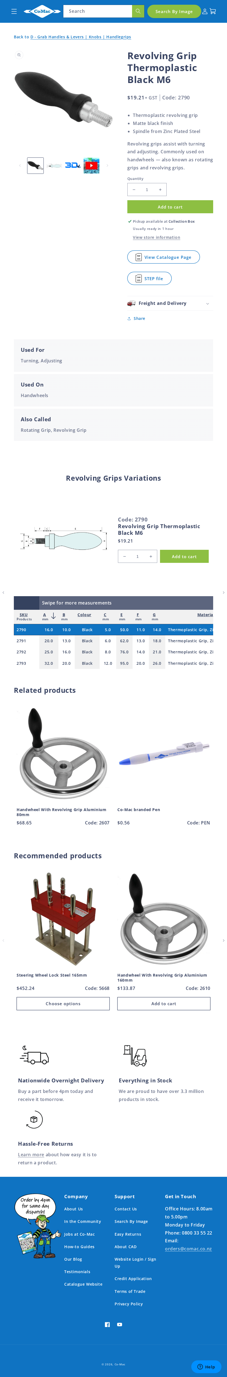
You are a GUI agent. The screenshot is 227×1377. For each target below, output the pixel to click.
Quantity (135, 178)
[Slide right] (107, 165)
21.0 (157, 651)
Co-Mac (120, 1364)
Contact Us (126, 1209)
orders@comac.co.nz (188, 1249)
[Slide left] (20, 165)
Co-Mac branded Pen (138, 809)
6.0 (108, 640)
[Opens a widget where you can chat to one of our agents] (206, 1367)
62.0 (124, 640)
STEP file (158, 280)
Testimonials (77, 1271)
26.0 (157, 663)
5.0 (108, 629)
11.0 (140, 629)
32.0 (49, 663)
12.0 (108, 663)
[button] (14, 11)
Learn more (31, 1155)
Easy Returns (128, 1234)
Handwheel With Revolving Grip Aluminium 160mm (162, 977)
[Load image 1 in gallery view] (35, 166)
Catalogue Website (83, 1284)
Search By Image (131, 1221)
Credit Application (133, 1278)
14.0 (157, 629)
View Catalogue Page (170, 259)
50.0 (124, 629)
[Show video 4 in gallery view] (92, 166)
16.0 (49, 629)
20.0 (49, 640)
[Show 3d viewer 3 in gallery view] (73, 166)
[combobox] (103, 11)
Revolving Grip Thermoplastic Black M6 (159, 529)
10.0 (66, 629)
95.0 (124, 663)
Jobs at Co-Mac (79, 1234)
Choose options (63, 1003)
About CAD (125, 1246)
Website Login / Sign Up (135, 1262)
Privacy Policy (129, 1303)
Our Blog (73, 1259)
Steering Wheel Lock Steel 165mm (52, 975)
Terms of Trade (130, 1291)
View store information (156, 237)
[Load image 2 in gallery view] (54, 166)
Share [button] (139, 318)
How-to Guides (79, 1246)
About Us (73, 1209)
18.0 (157, 640)
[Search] (138, 11)
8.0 (108, 651)
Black (87, 629)
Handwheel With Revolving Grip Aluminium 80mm (62, 812)
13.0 (66, 640)
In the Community (82, 1221)
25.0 (49, 651)
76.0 (124, 651)
